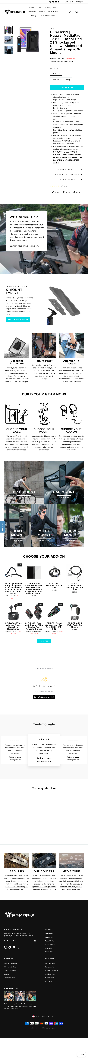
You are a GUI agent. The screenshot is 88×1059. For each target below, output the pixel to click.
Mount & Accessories (47, 16)
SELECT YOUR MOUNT (18, 319)
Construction (49, 967)
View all (44, 641)
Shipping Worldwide (11, 963)
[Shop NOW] (17, 525)
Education (48, 981)
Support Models (66, 169)
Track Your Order (10, 970)
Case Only (56, 73)
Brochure (48, 948)
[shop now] (64, 482)
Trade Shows (50, 944)
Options (54, 69)
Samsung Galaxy (51, 8)
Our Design (49, 937)
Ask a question (67, 179)
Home (52, 28)
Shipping (53, 61)
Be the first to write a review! (44, 697)
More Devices (53, 12)
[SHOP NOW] (24, 482)
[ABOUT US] (16, 860)
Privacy (7, 974)
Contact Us (49, 952)
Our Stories (49, 933)
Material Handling (51, 970)
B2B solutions (50, 963)
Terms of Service (10, 978)
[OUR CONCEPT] (44, 860)
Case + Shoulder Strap (61, 79)
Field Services (50, 974)
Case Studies (50, 941)
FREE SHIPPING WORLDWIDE (67, 174)
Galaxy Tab (32, 12)
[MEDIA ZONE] (71, 860)
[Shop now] (44, 525)
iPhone (32, 8)
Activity (34, 16)
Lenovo (42, 12)
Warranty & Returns (11, 967)
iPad (39, 8)
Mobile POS (49, 978)
